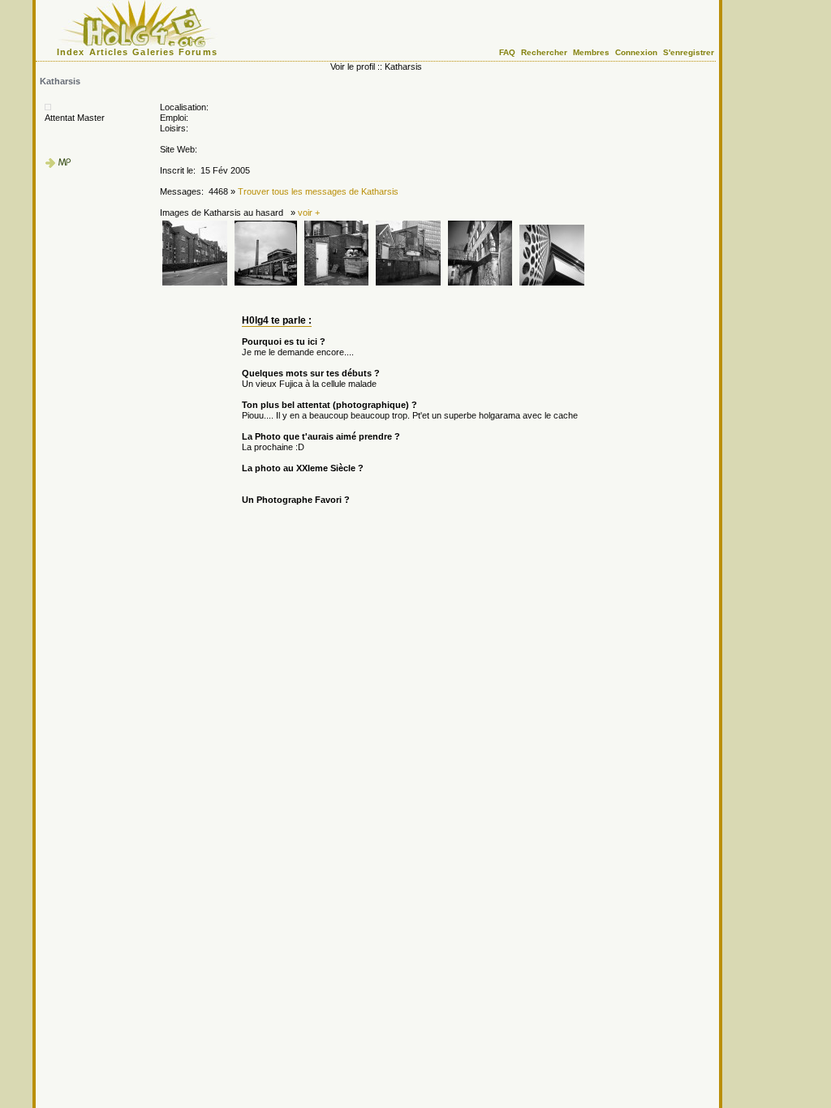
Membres (591, 52)
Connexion (636, 52)
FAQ (507, 52)
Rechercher (544, 52)
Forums (198, 52)
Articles (109, 52)
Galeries (153, 52)
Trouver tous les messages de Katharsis (318, 191)
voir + (309, 212)
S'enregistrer (688, 52)
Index (71, 52)
